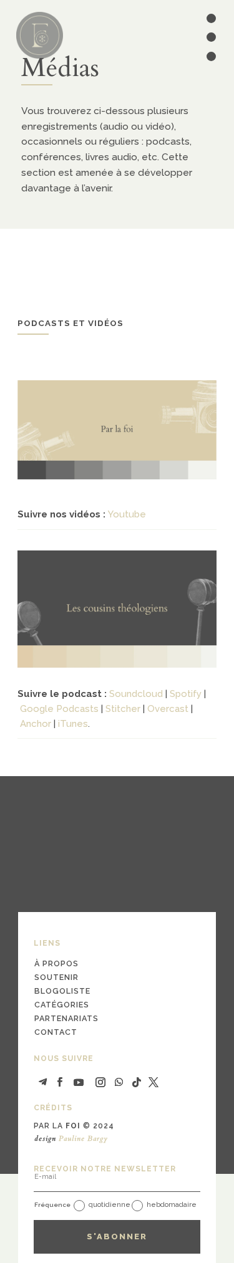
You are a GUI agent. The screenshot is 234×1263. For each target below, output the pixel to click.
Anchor (35, 723)
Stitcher (122, 708)
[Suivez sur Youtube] (79, 1082)
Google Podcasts (59, 708)
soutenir (56, 977)
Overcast (167, 708)
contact (55, 1032)
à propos (56, 963)
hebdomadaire (172, 1205)
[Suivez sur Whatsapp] (119, 1082)
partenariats (66, 1018)
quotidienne (109, 1205)
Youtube (127, 514)
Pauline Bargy (83, 1138)
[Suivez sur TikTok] (137, 1082)
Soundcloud (136, 693)
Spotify (186, 693)
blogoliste (62, 991)
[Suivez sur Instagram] (100, 1082)
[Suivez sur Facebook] (60, 1082)
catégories (61, 1004)
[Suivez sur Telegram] (43, 1082)
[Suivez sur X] (153, 1082)
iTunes (73, 723)
